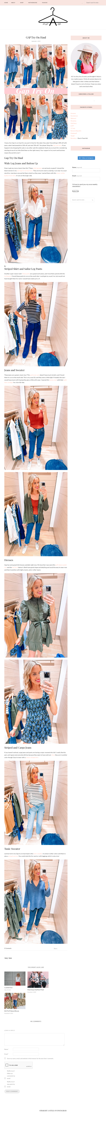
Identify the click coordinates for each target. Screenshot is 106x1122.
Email (6, 1054)
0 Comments (7, 948)
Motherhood (32, 2)
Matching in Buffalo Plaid (35, 990)
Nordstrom (74, 116)
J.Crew (73, 128)
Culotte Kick (8, 987)
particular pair (34, 375)
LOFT (72, 126)
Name (6, 1049)
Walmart (73, 118)
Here (53, 755)
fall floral (15, 567)
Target (73, 136)
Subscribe (78, 192)
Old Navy (74, 123)
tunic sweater (38, 853)
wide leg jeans (37, 168)
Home (6, 2)
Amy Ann (8, 958)
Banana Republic (76, 131)
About (13, 2)
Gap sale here (57, 145)
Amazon (73, 113)
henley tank (53, 380)
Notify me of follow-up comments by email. (11, 1074)
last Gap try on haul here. (25, 171)
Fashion (44, 2)
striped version (13, 856)
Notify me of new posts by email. (11, 1084)
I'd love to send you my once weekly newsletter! (84, 185)
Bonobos (73, 138)
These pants (26, 274)
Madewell (74, 133)
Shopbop (73, 121)
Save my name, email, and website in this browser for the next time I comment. (30, 1058)
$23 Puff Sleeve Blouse (11, 1011)
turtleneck (7, 276)
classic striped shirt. (32, 757)
